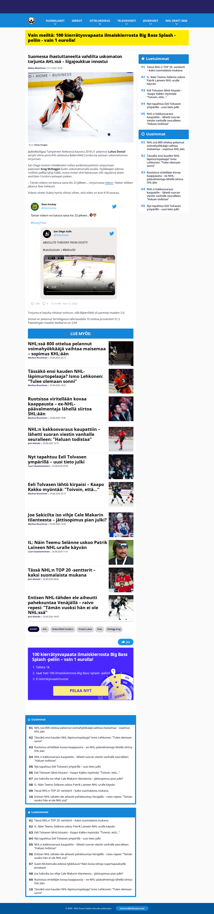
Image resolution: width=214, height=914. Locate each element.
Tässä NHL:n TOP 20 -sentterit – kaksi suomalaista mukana (61, 572)
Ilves (99, 629)
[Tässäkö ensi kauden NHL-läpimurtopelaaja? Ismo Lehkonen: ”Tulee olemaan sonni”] (121, 381)
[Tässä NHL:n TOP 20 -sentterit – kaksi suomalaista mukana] (121, 580)
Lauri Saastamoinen (39, 465)
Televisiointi (126, 21)
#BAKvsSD (69, 250)
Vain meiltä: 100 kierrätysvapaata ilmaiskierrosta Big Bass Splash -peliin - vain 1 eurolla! (102, 37)
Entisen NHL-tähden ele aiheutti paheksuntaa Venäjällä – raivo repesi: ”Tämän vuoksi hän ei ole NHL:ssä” (63, 605)
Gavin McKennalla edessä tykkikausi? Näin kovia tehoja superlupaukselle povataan (80, 865)
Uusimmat (38, 719)
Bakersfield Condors (62, 629)
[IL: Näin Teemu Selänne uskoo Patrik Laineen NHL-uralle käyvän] (121, 552)
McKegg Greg (114, 629)
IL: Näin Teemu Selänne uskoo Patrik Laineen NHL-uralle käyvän (67, 544)
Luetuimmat (39, 812)
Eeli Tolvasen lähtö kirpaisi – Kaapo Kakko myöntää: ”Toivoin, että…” (66, 486)
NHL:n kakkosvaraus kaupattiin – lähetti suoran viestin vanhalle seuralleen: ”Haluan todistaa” (64, 434)
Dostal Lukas (85, 629)
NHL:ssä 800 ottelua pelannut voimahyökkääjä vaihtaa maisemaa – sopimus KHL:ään (67, 349)
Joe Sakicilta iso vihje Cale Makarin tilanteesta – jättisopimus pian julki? (67, 517)
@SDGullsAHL (61, 235)
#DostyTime (38, 223)
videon (109, 183)
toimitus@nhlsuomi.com (132, 908)
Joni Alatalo (34, 443)
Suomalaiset (55, 21)
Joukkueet (150, 21)
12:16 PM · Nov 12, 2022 (64, 303)
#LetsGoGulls (51, 250)
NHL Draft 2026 (176, 21)
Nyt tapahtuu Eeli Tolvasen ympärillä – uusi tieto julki (57, 459)
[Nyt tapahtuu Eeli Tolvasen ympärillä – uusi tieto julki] (121, 466)
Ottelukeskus (100, 21)
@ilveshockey (48, 208)
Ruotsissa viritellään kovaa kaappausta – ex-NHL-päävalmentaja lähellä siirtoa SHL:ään (60, 406)
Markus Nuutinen (37, 357)
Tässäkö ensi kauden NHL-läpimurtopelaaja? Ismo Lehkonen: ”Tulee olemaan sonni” (65, 376)
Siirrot (77, 21)
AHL (45, 629)
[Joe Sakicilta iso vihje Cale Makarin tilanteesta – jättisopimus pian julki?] (121, 524)
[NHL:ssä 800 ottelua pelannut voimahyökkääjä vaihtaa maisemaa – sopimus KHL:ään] (121, 353)
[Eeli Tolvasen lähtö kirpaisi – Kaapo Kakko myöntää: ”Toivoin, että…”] (121, 494)
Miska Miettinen (37, 68)
